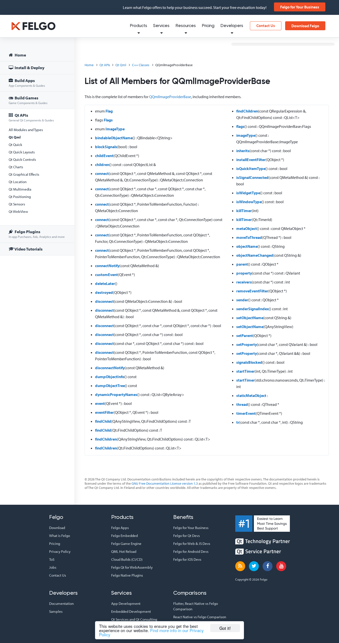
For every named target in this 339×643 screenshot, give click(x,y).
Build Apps (27, 82)
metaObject (246, 228)
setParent (244, 335)
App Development (125, 603)
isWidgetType (248, 192)
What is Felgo (59, 535)
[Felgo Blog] (240, 566)
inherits (242, 150)
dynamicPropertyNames (116, 394)
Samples (56, 611)
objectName (247, 246)
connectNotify (107, 265)
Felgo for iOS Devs (187, 559)
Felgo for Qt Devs (186, 535)
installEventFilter (251, 159)
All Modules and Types (26, 129)
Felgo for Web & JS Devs (191, 543)
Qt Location (18, 181)
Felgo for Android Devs (190, 551)
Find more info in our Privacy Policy (151, 632)
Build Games (28, 100)
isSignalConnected (252, 177)
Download (57, 527)
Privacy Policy (59, 551)
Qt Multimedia (20, 189)
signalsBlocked (249, 362)
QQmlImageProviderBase (170, 96)
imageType (245, 135)
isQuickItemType (250, 168)
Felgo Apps (120, 527)
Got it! (225, 628)
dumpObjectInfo (109, 376)
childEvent (104, 155)
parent (242, 264)
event (100, 403)
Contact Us (265, 25)
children (102, 164)
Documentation (61, 603)
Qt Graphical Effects (24, 174)
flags (240, 126)
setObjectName (249, 317)
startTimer (245, 371)
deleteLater (105, 283)
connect (102, 173)
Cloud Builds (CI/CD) (126, 559)
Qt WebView (18, 211)
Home (20, 54)
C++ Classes (140, 65)
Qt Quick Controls (22, 159)
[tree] (37, 153)
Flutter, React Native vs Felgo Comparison (195, 606)
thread (242, 404)
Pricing (208, 26)
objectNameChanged (254, 255)
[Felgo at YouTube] (281, 566)
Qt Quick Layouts (22, 152)
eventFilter (104, 412)
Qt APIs (31, 117)
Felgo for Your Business (299, 6)
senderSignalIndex (252, 308)
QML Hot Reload (123, 551)
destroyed (104, 292)
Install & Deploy (29, 67)
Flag (109, 111)
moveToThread (249, 237)
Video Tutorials (28, 249)
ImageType (115, 128)
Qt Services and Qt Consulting (134, 619)
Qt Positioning (20, 196)
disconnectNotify (110, 367)
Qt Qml (15, 137)
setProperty (246, 344)
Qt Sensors (17, 204)
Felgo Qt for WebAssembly (132, 567)
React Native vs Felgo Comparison (199, 617)
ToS (51, 559)
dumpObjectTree (110, 385)
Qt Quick (15, 144)
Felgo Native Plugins (127, 575)
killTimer (244, 210)
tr (237, 422)
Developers (231, 26)
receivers (244, 282)
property (244, 273)
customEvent (106, 274)
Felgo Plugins (37, 234)
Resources (185, 26)
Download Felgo (305, 25)
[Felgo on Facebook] (267, 566)
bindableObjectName (114, 137)
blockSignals (106, 146)
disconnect (104, 301)
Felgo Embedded (124, 535)
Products (138, 26)
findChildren (106, 439)
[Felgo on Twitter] (254, 566)
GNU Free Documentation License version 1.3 (165, 483)
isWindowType (249, 201)
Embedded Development (131, 611)
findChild (103, 421)
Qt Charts (16, 167)
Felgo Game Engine (126, 543)
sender (242, 299)
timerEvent (246, 413)
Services (161, 26)
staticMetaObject (251, 395)
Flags (108, 119)
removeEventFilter (252, 290)
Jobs (52, 567)
